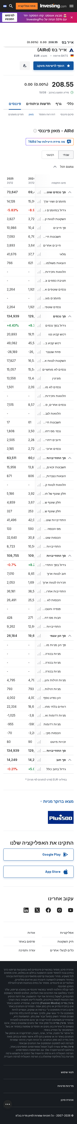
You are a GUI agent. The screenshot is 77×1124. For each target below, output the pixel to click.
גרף (59, 104)
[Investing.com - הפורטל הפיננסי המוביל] (53, 6)
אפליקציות (67, 932)
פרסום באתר (27, 941)
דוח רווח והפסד (47, 114)
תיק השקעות (66, 941)
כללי (70, 104)
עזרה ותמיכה (27, 950)
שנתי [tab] (66, 155)
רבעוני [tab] (50, 155)
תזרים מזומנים (16, 114)
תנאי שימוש (67, 1072)
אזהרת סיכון (67, 1099)
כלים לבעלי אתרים (62, 950)
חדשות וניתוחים (38, 104)
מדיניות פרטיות (66, 1085)
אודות (31, 932)
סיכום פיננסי (67, 114)
